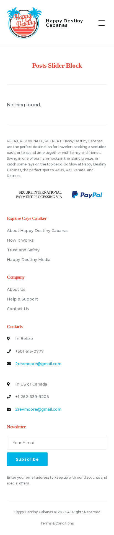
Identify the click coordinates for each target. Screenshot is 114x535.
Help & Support (22, 299)
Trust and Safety (23, 249)
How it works (20, 240)
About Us (16, 289)
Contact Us (18, 308)
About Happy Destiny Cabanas (38, 230)
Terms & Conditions (57, 523)
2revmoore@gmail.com (38, 363)
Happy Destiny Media (28, 259)
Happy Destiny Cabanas (64, 23)
